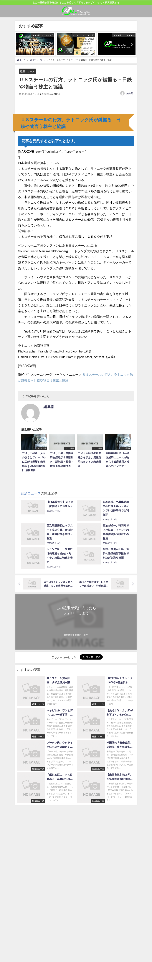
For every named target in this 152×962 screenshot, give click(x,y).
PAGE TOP (145, 929)
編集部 (129, 93)
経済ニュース (27, 71)
